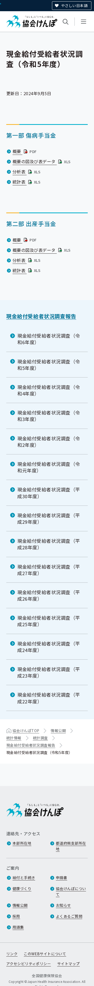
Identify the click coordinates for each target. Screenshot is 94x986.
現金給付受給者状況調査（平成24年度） (48, 646)
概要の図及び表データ (42, 161)
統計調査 (40, 737)
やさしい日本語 (74, 5)
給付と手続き (24, 877)
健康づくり (22, 888)
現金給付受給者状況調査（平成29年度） (48, 518)
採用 (16, 916)
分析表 (27, 171)
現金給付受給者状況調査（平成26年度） (48, 595)
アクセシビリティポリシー (28, 963)
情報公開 (58, 730)
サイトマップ (68, 963)
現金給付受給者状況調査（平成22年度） (48, 697)
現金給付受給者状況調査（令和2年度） (48, 441)
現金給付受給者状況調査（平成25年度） (48, 621)
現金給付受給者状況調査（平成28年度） (48, 544)
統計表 (27, 182)
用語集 (18, 927)
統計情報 (13, 737)
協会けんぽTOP (26, 730)
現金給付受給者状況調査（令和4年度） (48, 390)
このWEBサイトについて (45, 953)
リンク (11, 953)
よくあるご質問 (69, 916)
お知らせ (63, 905)
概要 (25, 151)
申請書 (61, 877)
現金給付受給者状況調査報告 (41, 316)
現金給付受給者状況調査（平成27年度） (48, 569)
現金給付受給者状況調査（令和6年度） (48, 338)
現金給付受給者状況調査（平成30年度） (48, 492)
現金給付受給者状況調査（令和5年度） (48, 364)
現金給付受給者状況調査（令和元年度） (48, 467)
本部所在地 (22, 843)
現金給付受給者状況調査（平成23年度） (48, 672)
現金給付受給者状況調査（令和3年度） (48, 415)
